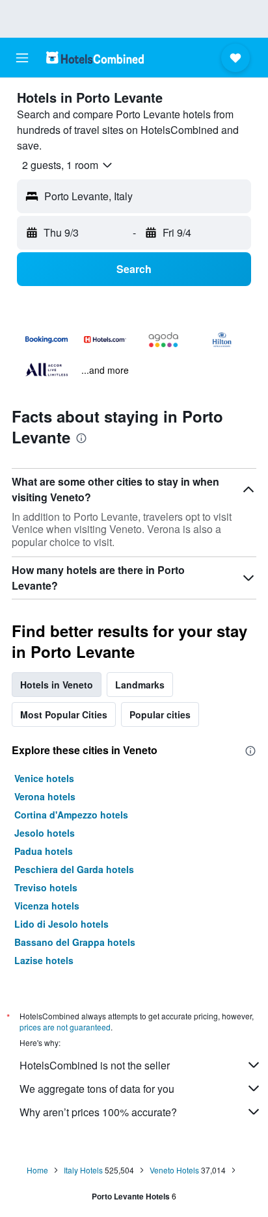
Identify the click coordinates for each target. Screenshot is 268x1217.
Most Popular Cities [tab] (63, 714)
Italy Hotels (83, 1169)
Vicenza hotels (46, 905)
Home (37, 1169)
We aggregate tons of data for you (97, 1088)
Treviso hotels (45, 887)
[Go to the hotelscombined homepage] (95, 57)
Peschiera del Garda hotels (74, 869)
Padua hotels (43, 850)
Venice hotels (44, 778)
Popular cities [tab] (160, 714)
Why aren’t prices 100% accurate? (98, 1112)
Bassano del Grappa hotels (74, 942)
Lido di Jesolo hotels (61, 923)
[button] (22, 58)
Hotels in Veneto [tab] (56, 684)
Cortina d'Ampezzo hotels (71, 814)
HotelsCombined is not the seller (95, 1065)
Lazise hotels (44, 960)
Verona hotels (44, 796)
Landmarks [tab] (140, 684)
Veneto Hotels (174, 1169)
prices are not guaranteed (65, 1026)
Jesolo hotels (44, 832)
